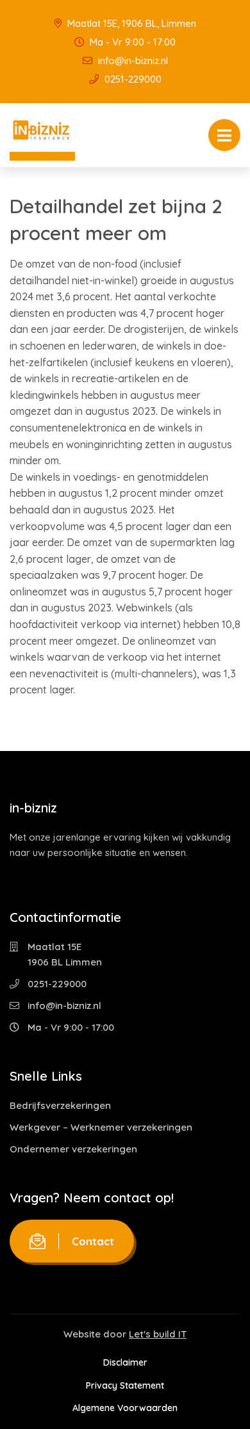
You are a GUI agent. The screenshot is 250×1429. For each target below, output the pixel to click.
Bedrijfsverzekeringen (60, 1105)
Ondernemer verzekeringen (73, 1149)
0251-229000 (132, 79)
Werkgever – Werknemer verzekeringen (101, 1127)
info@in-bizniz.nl (132, 60)
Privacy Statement (125, 1385)
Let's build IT (158, 1334)
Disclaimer (125, 1362)
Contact (93, 1241)
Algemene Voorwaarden (125, 1408)
